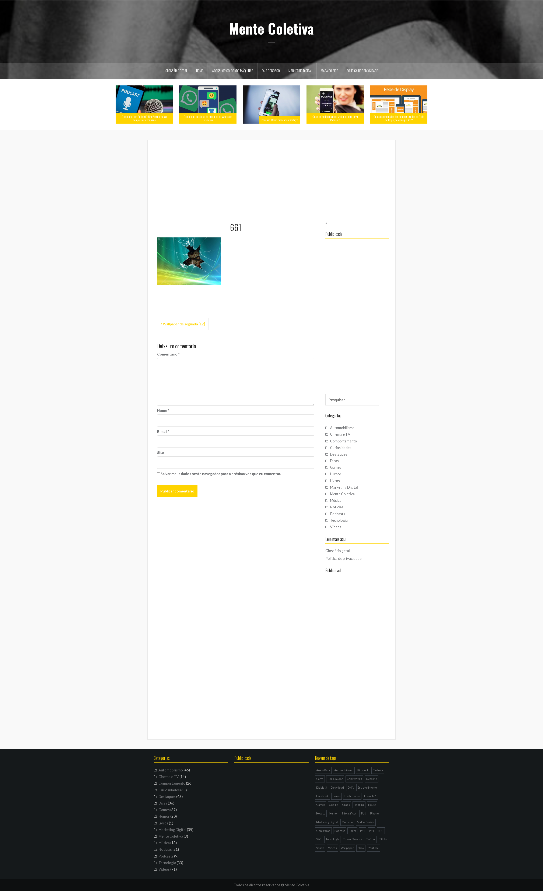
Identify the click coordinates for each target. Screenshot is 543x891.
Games (335, 467)
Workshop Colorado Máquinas (232, 70)
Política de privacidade (362, 70)
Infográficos (349, 813)
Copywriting (354, 779)
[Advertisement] (271, 179)
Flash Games (352, 796)
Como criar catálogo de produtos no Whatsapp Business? (208, 118)
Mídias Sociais (365, 822)
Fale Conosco (271, 70)
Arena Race (323, 770)
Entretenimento (367, 787)
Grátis (346, 804)
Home (199, 70)
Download (337, 787)
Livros (335, 480)
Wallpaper (347, 848)
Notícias (336, 507)
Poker (352, 830)
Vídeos (335, 527)
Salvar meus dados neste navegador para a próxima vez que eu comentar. (221, 473)
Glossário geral (176, 70)
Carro (319, 779)
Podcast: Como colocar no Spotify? (280, 120)
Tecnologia (339, 520)
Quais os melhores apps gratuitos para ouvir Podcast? (335, 118)
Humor (335, 474)
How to (320, 813)
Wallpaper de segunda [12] (184, 324)
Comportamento (343, 441)
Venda (320, 848)
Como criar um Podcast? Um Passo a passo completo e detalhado (144, 118)
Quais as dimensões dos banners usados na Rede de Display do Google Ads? (399, 118)
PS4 (371, 830)
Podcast (339, 830)
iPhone (374, 813)
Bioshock (363, 770)
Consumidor (335, 779)
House (372, 804)
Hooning (359, 804)
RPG (380, 830)
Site (160, 452)
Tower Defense (352, 839)
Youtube (373, 848)
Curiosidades (340, 447)
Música (335, 500)
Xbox (361, 848)
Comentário (168, 354)
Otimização (323, 830)
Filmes (336, 796)
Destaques (338, 454)
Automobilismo (342, 427)
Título (383, 839)
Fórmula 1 (370, 796)
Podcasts (337, 514)
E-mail (163, 431)
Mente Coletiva (271, 28)
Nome (163, 410)
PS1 (362, 830)
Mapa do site (329, 70)
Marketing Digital (300, 70)
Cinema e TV (340, 434)
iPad (363, 813)
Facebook (322, 796)
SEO (319, 839)
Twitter (370, 839)
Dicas (334, 461)
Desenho (371, 779)
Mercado (347, 822)
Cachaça (378, 770)
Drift (351, 787)
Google (333, 804)
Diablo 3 (321, 787)
